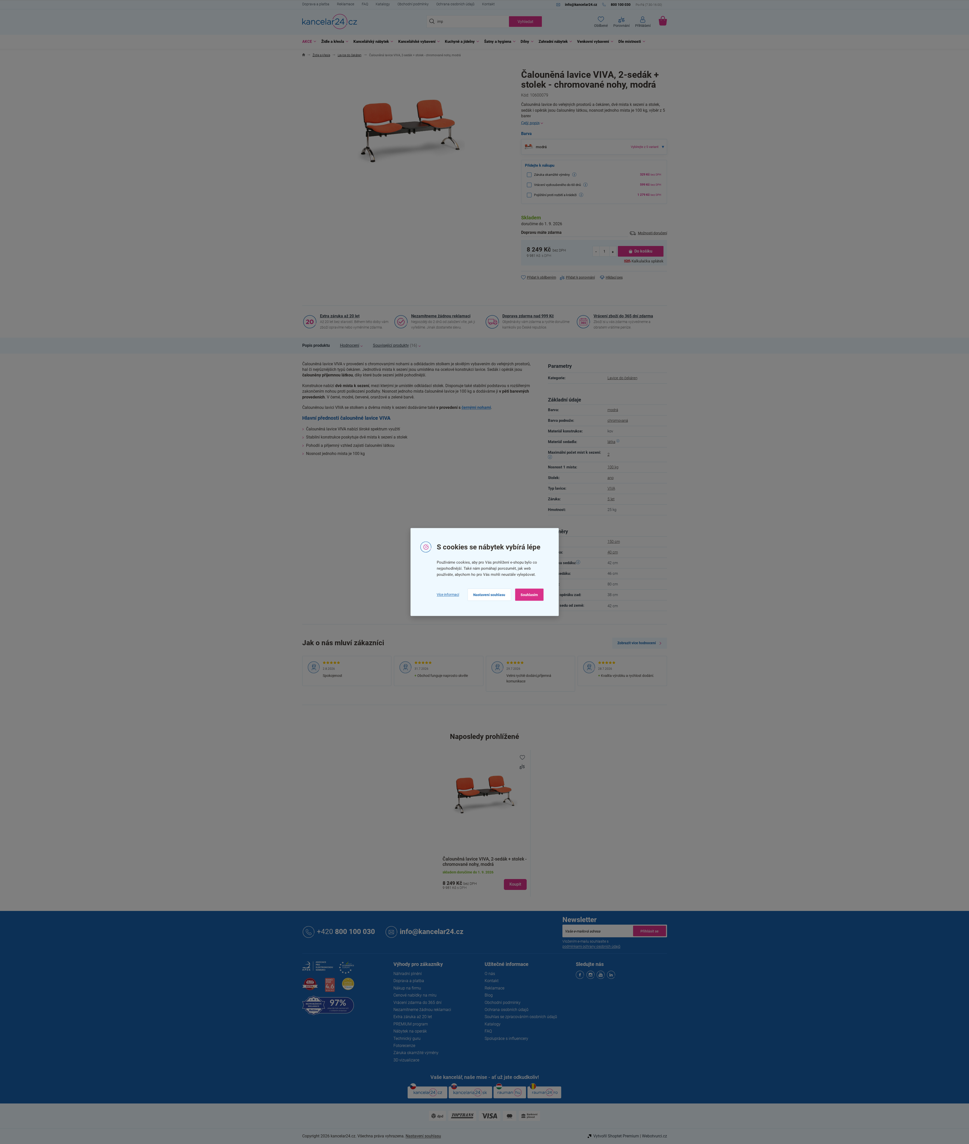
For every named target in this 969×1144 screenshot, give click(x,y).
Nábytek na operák (410, 1031)
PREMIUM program (410, 1024)
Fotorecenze (404, 1045)
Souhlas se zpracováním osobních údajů (521, 1016)
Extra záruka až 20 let (339, 316)
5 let (611, 499)
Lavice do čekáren (622, 378)
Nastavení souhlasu (489, 595)
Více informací (448, 595)
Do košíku (643, 251)
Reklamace (345, 4)
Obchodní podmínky (413, 4)
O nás (490, 973)
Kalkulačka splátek (647, 261)
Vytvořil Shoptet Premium (616, 1136)
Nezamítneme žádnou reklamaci (440, 316)
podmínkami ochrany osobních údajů (591, 946)
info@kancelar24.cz (431, 931)
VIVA (611, 488)
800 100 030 (346, 931)
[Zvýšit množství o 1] (612, 251)
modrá (612, 410)
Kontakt (488, 4)
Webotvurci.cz (654, 1136)
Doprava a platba (315, 4)
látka (611, 442)
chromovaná (617, 420)
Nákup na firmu (407, 988)
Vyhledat (525, 21)
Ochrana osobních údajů (455, 4)
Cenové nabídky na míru (414, 995)
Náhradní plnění (407, 973)
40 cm (612, 552)
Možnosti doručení (652, 233)
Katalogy (383, 4)
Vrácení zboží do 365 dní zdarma (623, 316)
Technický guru (407, 1038)
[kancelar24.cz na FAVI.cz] (310, 987)
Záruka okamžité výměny (416, 1052)
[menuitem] (308, 42)
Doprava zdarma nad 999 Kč (528, 316)
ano (610, 477)
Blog (489, 995)
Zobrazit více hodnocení (636, 643)
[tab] (316, 345)
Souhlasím (529, 595)
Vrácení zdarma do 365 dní (417, 1002)
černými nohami (476, 407)
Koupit (515, 884)
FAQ (365, 4)
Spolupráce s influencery (506, 1038)
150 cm (613, 541)
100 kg (612, 467)
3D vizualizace (406, 1060)
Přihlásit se (649, 931)
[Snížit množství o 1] (596, 251)
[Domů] (303, 55)
